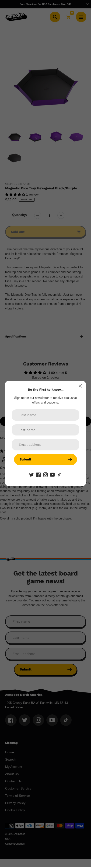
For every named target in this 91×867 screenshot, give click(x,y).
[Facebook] (38, 474)
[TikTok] (59, 474)
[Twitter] (31, 474)
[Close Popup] (80, 386)
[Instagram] (45, 474)
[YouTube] (52, 474)
